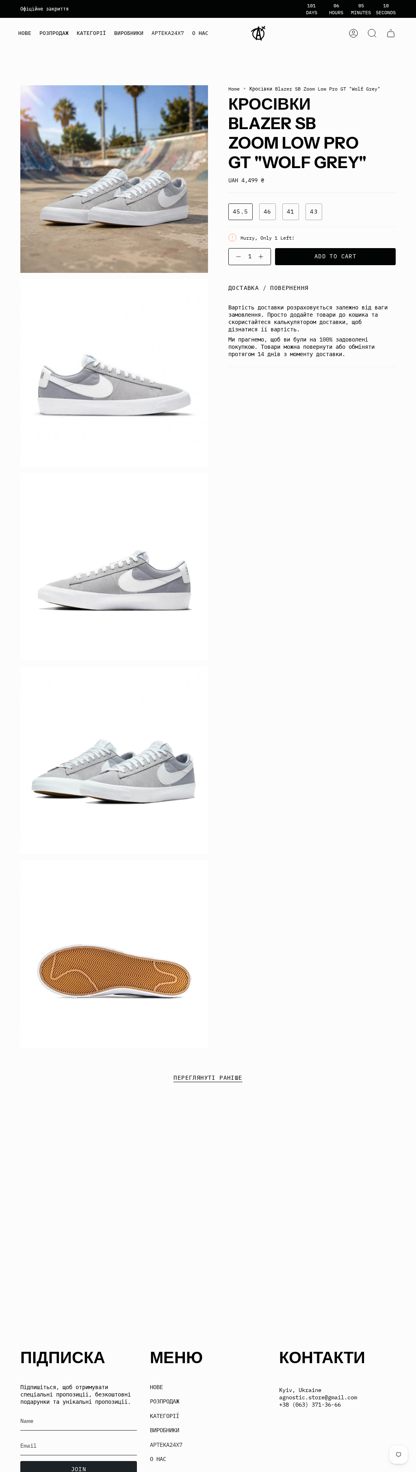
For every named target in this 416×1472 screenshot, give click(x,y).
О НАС (158, 1459)
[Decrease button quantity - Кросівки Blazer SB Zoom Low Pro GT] (236, 256)
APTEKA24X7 (166, 1444)
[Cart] (390, 33)
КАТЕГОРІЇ (164, 1416)
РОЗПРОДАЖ (164, 1401)
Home (234, 88)
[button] (91, 33)
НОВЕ (156, 1387)
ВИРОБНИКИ (164, 1430)
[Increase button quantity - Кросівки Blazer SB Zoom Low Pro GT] (262, 256)
